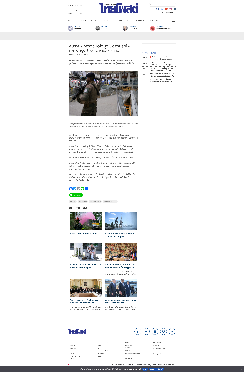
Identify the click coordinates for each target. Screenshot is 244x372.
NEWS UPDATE (149, 53)
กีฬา (99, 348)
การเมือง (71, 21)
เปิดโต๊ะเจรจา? (133, 28)
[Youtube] (166, 9)
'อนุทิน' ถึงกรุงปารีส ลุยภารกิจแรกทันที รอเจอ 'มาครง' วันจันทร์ (120, 301)
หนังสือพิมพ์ (140, 21)
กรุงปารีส (72, 201)
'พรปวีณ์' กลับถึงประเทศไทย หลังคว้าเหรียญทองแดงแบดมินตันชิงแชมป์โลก (162, 75)
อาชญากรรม (129, 345)
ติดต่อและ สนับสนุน (159, 348)
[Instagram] (171, 9)
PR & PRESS (157, 343)
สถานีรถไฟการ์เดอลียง (110, 201)
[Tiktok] (175, 9)
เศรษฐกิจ (106, 21)
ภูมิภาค (100, 356)
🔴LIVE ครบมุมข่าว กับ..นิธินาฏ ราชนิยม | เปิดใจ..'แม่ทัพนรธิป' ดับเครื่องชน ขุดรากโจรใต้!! (162, 58)
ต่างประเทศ (118, 21)
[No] (242, 369)
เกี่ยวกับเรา (156, 346)
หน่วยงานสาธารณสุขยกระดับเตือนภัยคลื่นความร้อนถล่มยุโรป (120, 235)
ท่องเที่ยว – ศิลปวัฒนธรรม (106, 351)
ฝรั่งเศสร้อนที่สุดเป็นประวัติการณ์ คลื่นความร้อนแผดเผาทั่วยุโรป (85, 266)
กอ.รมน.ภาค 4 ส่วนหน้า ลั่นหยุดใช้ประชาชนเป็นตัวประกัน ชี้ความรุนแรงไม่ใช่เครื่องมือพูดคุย (161, 80)
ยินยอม (145, 369)
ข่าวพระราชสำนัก (75, 356)
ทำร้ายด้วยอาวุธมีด (95, 201)
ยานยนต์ (127, 351)
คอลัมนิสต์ (94, 21)
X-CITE (127, 348)
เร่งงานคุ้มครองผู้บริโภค (163, 28)
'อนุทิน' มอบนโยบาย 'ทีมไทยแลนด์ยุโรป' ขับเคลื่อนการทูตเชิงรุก (84, 301)
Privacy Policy (157, 354)
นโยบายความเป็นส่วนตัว (157, 369)
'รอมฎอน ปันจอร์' (79, 28)
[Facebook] (157, 9)
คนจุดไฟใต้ (104, 28)
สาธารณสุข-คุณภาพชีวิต (132, 353)
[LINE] (172, 331)
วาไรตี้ (99, 346)
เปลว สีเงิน (82, 21)
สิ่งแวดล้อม (101, 359)
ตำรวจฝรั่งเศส (83, 201)
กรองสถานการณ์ (103, 343)
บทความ (72, 351)
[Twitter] (162, 9)
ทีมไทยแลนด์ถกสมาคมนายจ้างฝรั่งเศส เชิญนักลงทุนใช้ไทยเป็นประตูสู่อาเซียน (120, 266)
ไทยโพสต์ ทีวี (153, 21)
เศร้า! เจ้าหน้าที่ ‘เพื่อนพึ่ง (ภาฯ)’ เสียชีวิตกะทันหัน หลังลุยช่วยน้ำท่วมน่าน (161, 69)
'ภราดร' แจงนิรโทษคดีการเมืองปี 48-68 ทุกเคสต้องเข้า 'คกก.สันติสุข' (162, 63)
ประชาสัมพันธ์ (101, 354)
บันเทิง (129, 21)
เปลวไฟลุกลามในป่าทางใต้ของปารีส (84, 233)
